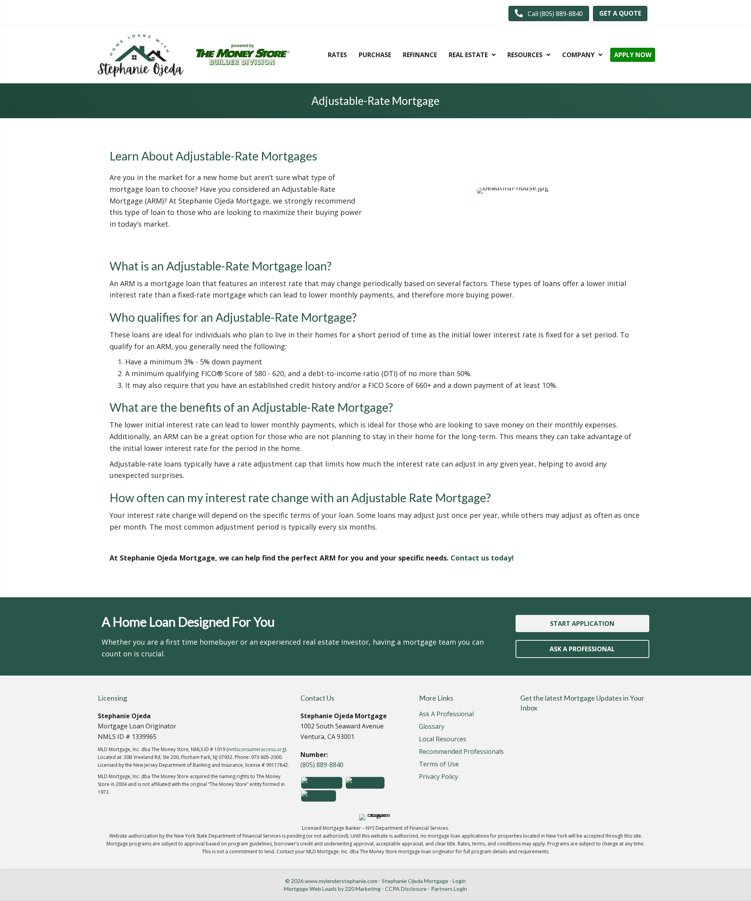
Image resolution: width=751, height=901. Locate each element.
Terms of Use (439, 764)
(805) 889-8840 (321, 764)
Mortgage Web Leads (310, 888)
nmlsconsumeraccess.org (256, 749)
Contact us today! (482, 557)
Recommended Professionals (461, 752)
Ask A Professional (446, 714)
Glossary (431, 727)
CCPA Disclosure (406, 888)
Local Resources (442, 739)
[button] (548, 13)
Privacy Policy (438, 777)
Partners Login (449, 888)
